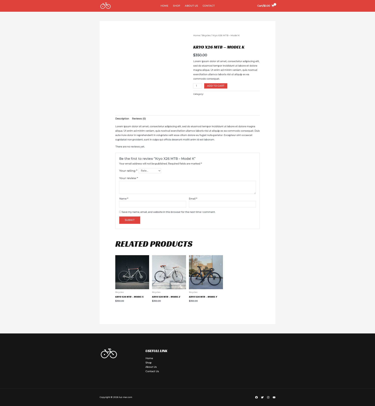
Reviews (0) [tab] (139, 118)
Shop (176, 5)
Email (193, 198)
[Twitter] (262, 397)
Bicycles (206, 35)
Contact (209, 5)
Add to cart (215, 85)
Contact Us (152, 371)
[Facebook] (256, 397)
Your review (128, 178)
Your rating (128, 170)
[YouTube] (274, 397)
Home (164, 5)
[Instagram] (268, 397)
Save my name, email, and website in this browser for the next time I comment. (168, 212)
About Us (191, 5)
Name (123, 198)
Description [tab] (122, 118)
